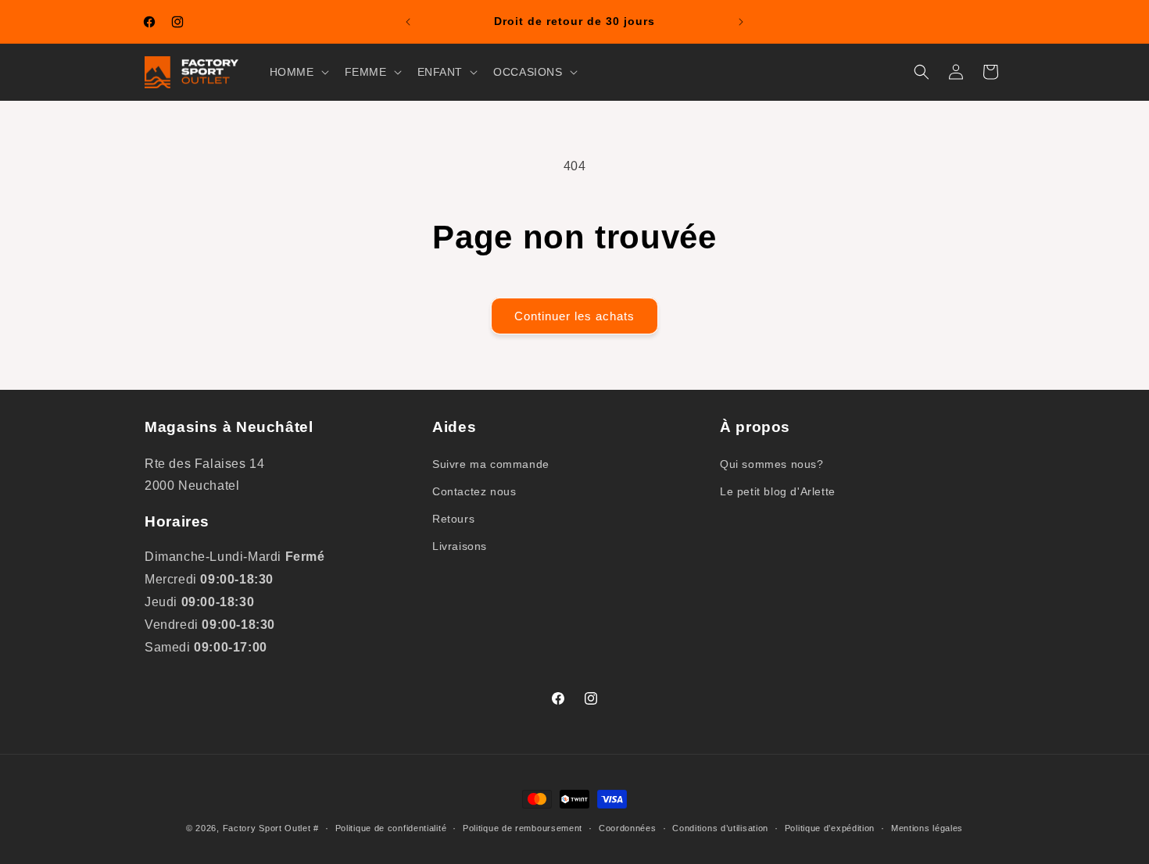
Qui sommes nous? (772, 463)
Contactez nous (474, 490)
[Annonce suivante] (741, 22)
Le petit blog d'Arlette (778, 490)
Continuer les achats (574, 316)
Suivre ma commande (490, 463)
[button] (297, 71)
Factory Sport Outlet (267, 828)
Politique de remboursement (522, 827)
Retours (453, 518)
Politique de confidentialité (391, 827)
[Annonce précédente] (408, 22)
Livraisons (459, 546)
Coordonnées (628, 827)
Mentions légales (927, 827)
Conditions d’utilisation (720, 827)
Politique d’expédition (830, 827)
